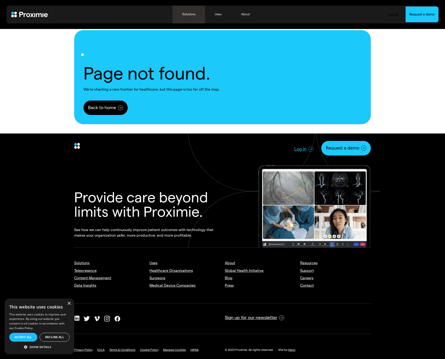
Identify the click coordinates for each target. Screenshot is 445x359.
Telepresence (85, 271)
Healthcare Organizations (171, 271)
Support (307, 271)
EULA (101, 349)
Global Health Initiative (244, 271)
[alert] (39, 326)
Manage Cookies (174, 349)
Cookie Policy (149, 349)
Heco (291, 349)
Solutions (81, 263)
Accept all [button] (23, 337)
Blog (228, 278)
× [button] (69, 303)
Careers (306, 278)
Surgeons (157, 278)
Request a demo (422, 14)
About (230, 263)
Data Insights (85, 285)
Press (229, 285)
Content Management (92, 278)
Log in (393, 14)
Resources (309, 263)
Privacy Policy (83, 349)
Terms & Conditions (122, 349)
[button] (39, 347)
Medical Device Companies (172, 285)
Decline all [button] (54, 337)
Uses (153, 263)
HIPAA (195, 349)
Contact (307, 285)
